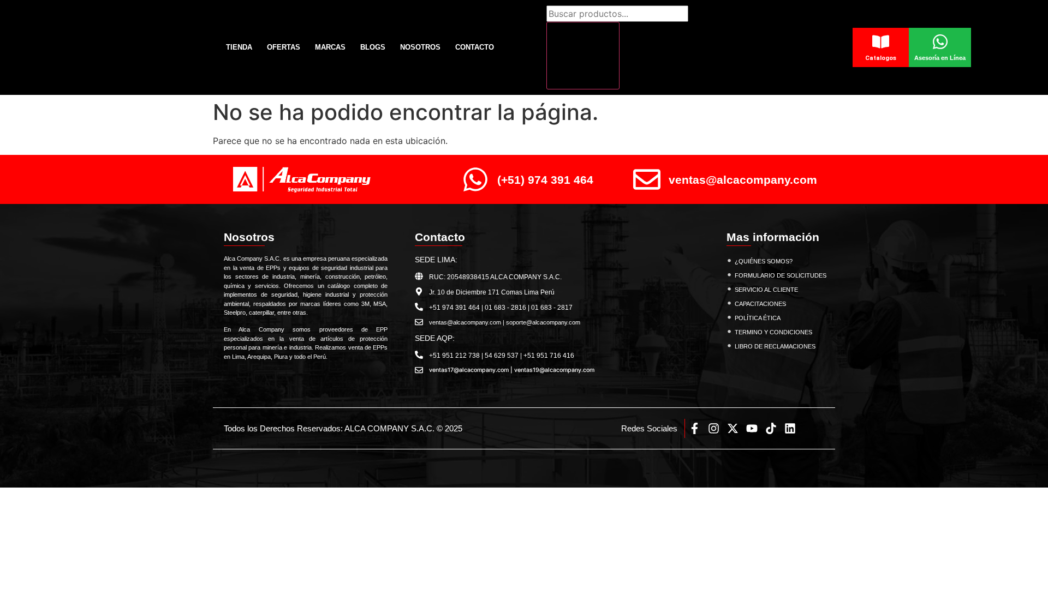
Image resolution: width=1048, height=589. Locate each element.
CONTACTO (474, 47)
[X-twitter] (732, 428)
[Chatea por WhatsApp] (1021, 556)
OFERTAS (283, 47)
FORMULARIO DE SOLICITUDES (780, 275)
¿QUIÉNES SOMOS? (764, 261)
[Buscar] (583, 55)
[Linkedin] (790, 428)
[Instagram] (713, 428)
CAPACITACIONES (760, 303)
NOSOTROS (420, 47)
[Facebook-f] (694, 428)
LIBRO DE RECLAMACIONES (775, 346)
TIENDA (239, 47)
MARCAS (330, 47)
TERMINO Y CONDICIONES (773, 332)
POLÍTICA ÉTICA (758, 318)
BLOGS (372, 47)
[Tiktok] (771, 428)
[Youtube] (751, 428)
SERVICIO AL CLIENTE (766, 289)
